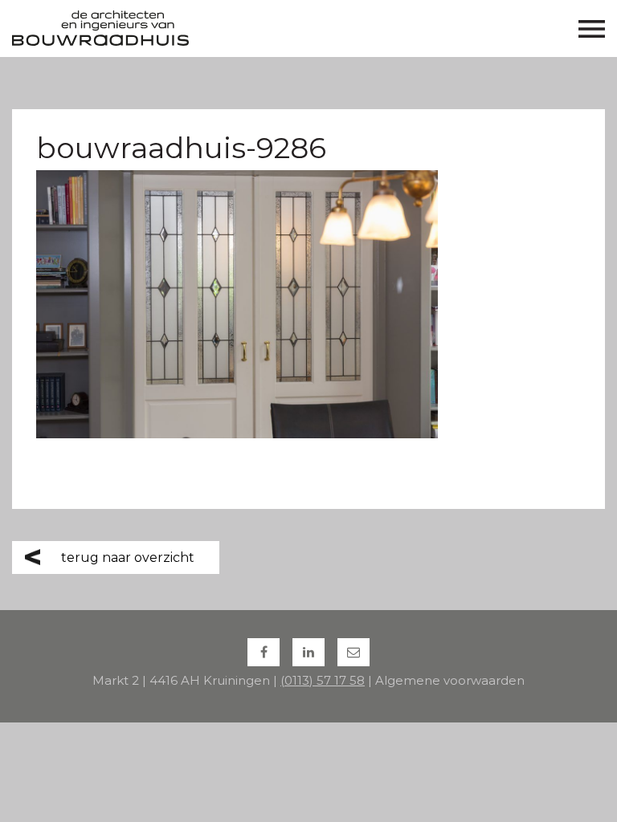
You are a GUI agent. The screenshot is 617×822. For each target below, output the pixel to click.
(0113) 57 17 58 (322, 680)
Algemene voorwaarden (450, 680)
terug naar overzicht (127, 557)
